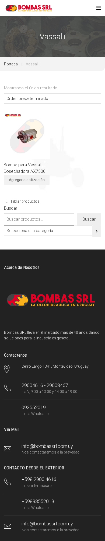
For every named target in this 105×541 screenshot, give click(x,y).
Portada (11, 64)
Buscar (10, 208)
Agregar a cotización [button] (27, 180)
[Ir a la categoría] (96, 231)
